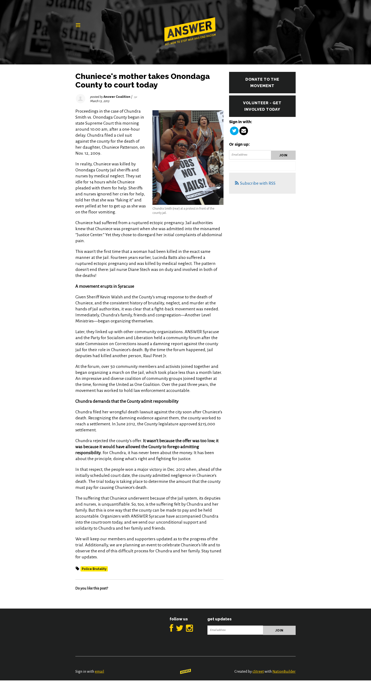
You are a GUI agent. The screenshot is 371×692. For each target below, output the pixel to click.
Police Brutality (94, 569)
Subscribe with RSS (257, 183)
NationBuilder (284, 671)
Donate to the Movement (262, 82)
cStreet (258, 671)
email (99, 671)
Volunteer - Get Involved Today (262, 106)
